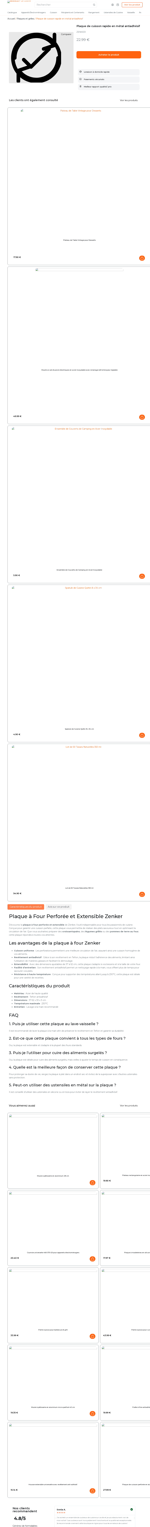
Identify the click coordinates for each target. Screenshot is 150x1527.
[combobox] (62, 5)
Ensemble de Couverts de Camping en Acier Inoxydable (79, 570)
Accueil (11, 18)
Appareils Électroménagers (33, 12)
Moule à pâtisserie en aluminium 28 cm (53, 1176)
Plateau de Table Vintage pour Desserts (79, 240)
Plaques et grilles (25, 18)
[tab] (25, 906)
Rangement (93, 12)
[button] (55, 1517)
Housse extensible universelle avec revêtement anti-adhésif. (53, 1484)
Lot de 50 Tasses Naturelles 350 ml (79, 888)
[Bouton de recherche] (94, 5)
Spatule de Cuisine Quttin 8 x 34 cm (79, 729)
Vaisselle (131, 12)
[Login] (112, 5)
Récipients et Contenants (72, 12)
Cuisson (53, 12)
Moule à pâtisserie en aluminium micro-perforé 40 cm (53, 1407)
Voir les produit (132, 5)
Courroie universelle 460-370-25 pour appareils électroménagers (53, 1253)
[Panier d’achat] (118, 5)
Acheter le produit (108, 54)
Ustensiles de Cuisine (113, 12)
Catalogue (12, 12)
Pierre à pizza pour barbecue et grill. (53, 1330)
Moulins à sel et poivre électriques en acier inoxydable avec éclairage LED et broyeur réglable (79, 370)
